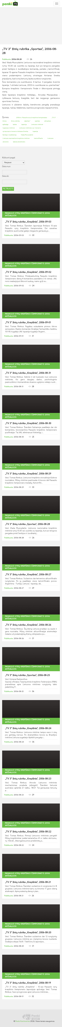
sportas (37, 121)
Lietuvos (50, 138)
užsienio (6, 142)
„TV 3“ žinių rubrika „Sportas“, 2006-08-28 (27, 524)
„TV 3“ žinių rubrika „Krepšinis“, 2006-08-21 (28, 882)
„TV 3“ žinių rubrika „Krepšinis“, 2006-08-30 (28, 423)
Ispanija (35, 131)
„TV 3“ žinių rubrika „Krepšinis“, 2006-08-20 (28, 932)
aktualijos (47, 121)
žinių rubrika (15, 121)
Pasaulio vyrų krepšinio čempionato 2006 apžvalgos (27, 214)
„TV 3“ (54, 117)
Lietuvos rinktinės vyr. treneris (30, 128)
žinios (5, 121)
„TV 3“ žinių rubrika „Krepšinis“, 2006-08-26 (28, 625)
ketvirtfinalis (38, 138)
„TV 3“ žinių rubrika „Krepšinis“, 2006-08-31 (28, 373)
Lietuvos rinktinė (37, 124)
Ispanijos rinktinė (9, 128)
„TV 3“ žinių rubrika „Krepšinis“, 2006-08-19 (28, 983)
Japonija (24, 124)
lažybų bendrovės (19, 142)
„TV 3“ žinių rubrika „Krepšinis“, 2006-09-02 (28, 272)
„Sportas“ (27, 121)
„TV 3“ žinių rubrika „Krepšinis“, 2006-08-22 (28, 831)
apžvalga (5, 124)
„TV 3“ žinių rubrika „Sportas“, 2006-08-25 (27, 675)
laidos (15, 124)
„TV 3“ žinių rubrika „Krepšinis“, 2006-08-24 (28, 728)
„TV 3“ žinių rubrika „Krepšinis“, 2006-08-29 (28, 474)
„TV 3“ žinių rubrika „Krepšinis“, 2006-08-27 (28, 574)
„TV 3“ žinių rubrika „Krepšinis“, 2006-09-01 (28, 322)
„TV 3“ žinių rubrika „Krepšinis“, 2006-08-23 (28, 779)
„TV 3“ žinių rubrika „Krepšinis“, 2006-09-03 (28, 222)
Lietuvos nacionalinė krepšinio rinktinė (16, 138)
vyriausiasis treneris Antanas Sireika (15, 131)
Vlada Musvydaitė (27, 135)
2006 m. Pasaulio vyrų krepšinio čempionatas (31, 117)
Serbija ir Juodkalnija (9, 135)
